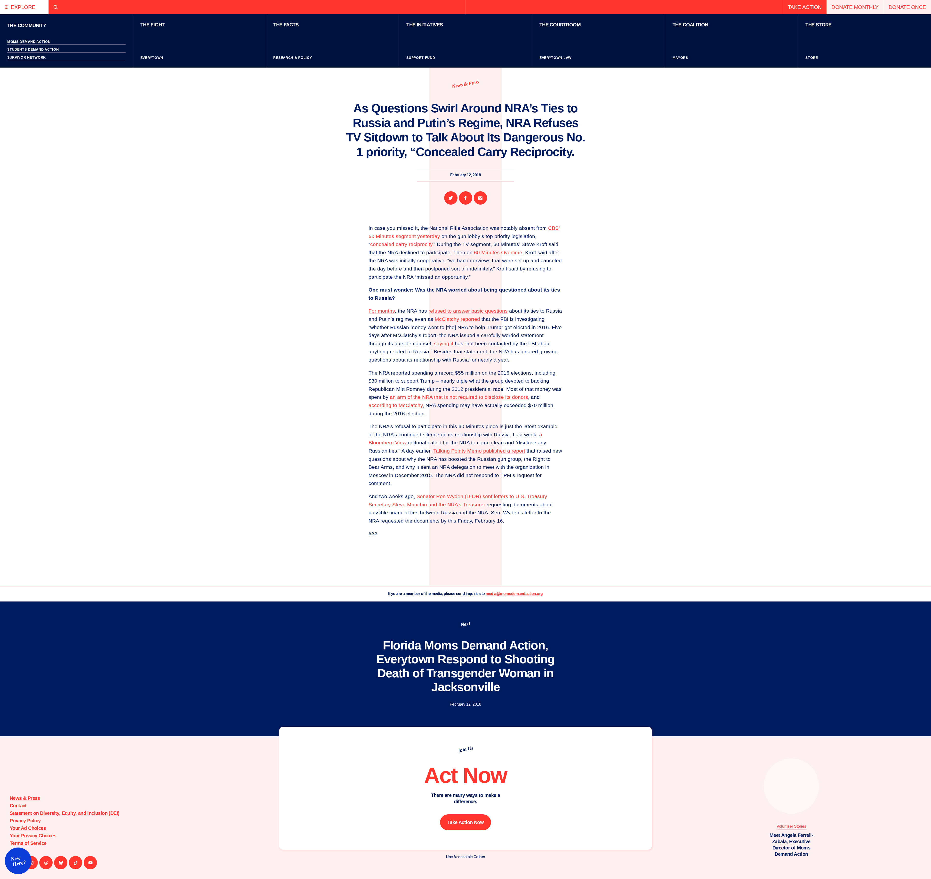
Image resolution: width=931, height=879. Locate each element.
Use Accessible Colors (465, 857)
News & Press (465, 84)
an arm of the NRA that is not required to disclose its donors (459, 397)
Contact (18, 805)
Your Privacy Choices (33, 835)
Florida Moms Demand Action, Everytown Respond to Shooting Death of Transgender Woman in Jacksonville (465, 666)
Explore (23, 7)
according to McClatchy (396, 405)
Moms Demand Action (29, 42)
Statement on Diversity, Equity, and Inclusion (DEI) (64, 813)
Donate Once (907, 7)
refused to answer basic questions (468, 311)
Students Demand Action (33, 49)
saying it (443, 343)
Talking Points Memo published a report (479, 451)
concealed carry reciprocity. (402, 244)
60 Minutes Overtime (498, 252)
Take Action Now (465, 822)
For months (382, 311)
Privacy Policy (25, 820)
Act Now (465, 775)
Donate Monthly (855, 7)
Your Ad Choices (28, 828)
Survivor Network (26, 57)
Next (465, 623)
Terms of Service (28, 843)
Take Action (805, 7)
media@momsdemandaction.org (514, 594)
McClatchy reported (457, 319)
